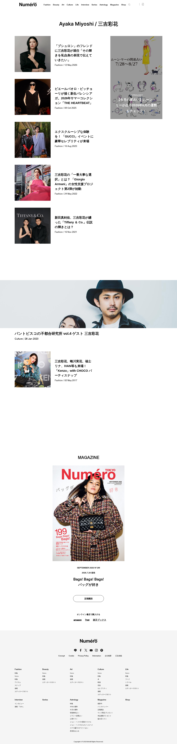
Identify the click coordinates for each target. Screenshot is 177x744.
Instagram (96, 650)
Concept (61, 656)
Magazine (114, 5)
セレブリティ (102, 688)
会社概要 (108, 656)
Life (77, 5)
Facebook (80, 650)
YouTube (91, 650)
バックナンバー (103, 707)
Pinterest (101, 650)
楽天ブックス (99, 620)
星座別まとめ (74, 731)
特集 (16, 673)
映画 (99, 682)
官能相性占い (74, 713)
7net (87, 619)
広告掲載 (118, 656)
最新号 (100, 704)
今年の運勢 (74, 707)
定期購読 (88, 598)
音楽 (99, 685)
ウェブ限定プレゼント (105, 713)
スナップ (18, 685)
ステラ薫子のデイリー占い (79, 728)
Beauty (56, 5)
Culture (70, 5)
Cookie (71, 656)
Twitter (85, 650)
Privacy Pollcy (83, 656)
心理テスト (74, 719)
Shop (123, 5)
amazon (78, 619)
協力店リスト (102, 719)
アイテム (18, 682)
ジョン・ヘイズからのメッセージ (81, 725)
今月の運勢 (74, 710)
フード (127, 679)
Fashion (47, 5)
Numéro (28, 4)
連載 (16, 688)
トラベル (128, 682)
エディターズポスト (21, 691)
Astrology (104, 5)
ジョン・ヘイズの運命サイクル (80, 722)
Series (94, 5)
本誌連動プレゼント (104, 716)
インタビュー (19, 704)
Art (63, 5)
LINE (75, 650)
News (17, 676)
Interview (85, 5)
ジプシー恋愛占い (76, 716)
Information (96, 656)
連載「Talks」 (19, 707)
